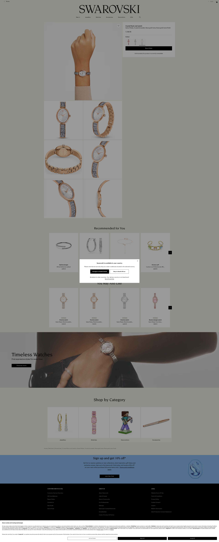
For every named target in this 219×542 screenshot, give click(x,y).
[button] (137, 260)
